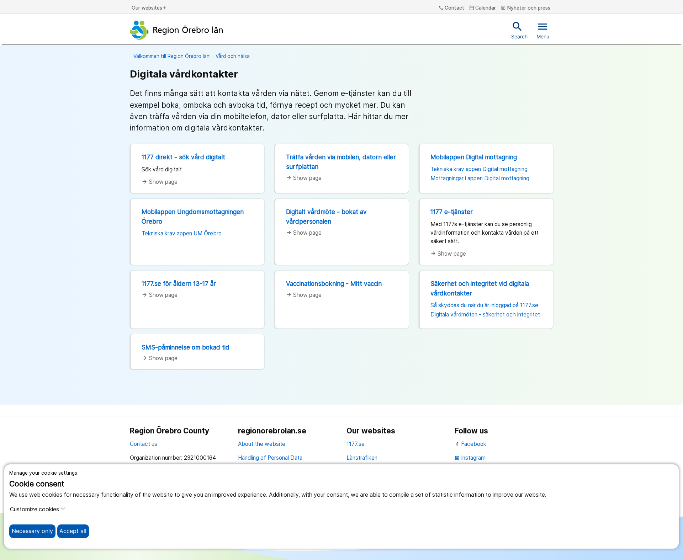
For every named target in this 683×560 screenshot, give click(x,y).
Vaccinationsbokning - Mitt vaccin (334, 283)
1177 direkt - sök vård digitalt (183, 157)
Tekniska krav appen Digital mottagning (479, 169)
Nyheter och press (525, 8)
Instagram (470, 457)
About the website (261, 444)
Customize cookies (34, 509)
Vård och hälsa (233, 56)
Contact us (143, 444)
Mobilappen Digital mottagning (473, 157)
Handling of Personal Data (270, 457)
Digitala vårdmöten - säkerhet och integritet (485, 314)
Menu (542, 29)
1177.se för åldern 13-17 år (179, 283)
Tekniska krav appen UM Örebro (182, 233)
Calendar (482, 8)
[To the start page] (176, 30)
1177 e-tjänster (451, 211)
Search (519, 29)
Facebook (473, 444)
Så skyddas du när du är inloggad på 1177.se (484, 305)
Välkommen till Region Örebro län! (172, 56)
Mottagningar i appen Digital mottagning (479, 178)
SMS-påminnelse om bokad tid (185, 347)
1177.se (355, 444)
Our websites (149, 8)
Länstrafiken (361, 457)
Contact (452, 8)
